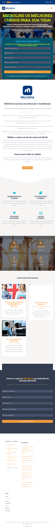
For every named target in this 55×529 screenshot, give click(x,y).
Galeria (15, 291)
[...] (21, 314)
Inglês (16, 307)
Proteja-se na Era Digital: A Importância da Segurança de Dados (27, 484)
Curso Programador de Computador (11, 328)
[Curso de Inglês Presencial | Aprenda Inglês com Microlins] (14, 291)
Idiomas (12, 307)
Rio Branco (31, 76)
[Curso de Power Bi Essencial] (41, 292)
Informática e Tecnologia (14, 342)
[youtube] (47, 2)
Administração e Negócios (38, 306)
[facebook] (45, 2)
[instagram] (50, 2)
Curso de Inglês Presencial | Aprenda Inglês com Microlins (11, 291)
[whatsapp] (52, 2)
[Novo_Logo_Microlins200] (27, 86)
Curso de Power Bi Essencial (39, 291)
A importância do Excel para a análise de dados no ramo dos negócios (27, 467)
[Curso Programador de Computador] (14, 328)
